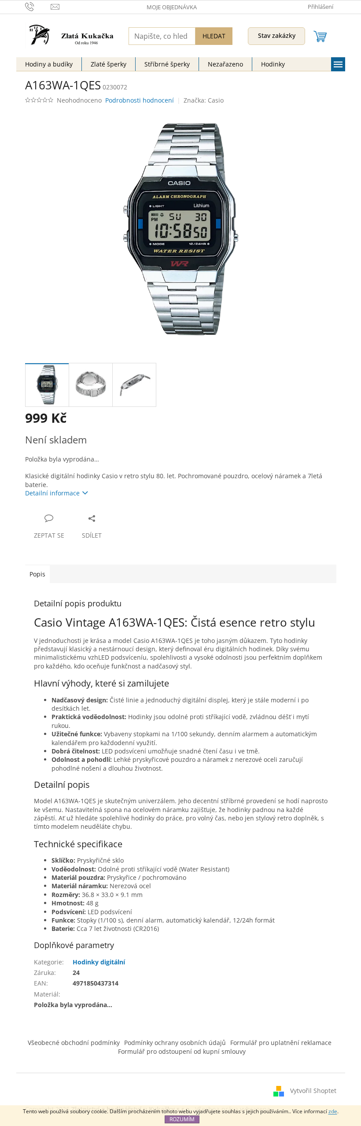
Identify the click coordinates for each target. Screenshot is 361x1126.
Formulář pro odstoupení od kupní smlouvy (182, 1051)
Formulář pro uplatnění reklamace (281, 1042)
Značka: (204, 100)
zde (332, 1111)
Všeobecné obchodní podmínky (74, 1042)
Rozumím (182, 1119)
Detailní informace (52, 493)
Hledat (214, 36)
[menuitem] (48, 64)
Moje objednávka (172, 7)
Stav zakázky (276, 35)
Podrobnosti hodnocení (139, 100)
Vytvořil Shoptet (313, 1090)
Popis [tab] (37, 574)
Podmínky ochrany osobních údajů (175, 1042)
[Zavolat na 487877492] (38, 6)
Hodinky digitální (99, 962)
